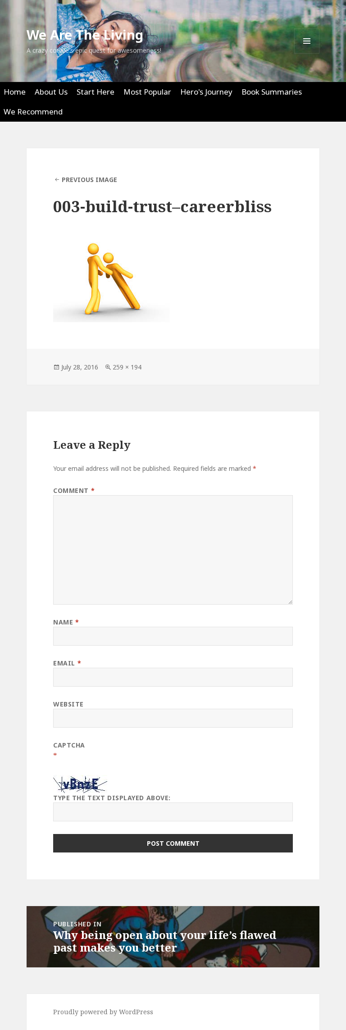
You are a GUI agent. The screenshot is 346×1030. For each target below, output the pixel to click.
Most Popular (147, 92)
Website (68, 704)
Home (15, 92)
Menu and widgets (307, 53)
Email (67, 663)
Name (66, 622)
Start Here (95, 92)
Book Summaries (271, 92)
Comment (74, 490)
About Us (51, 92)
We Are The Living (85, 34)
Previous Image (89, 179)
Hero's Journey (206, 92)
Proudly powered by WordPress (103, 1011)
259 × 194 (127, 367)
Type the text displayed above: (112, 797)
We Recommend (33, 111)
